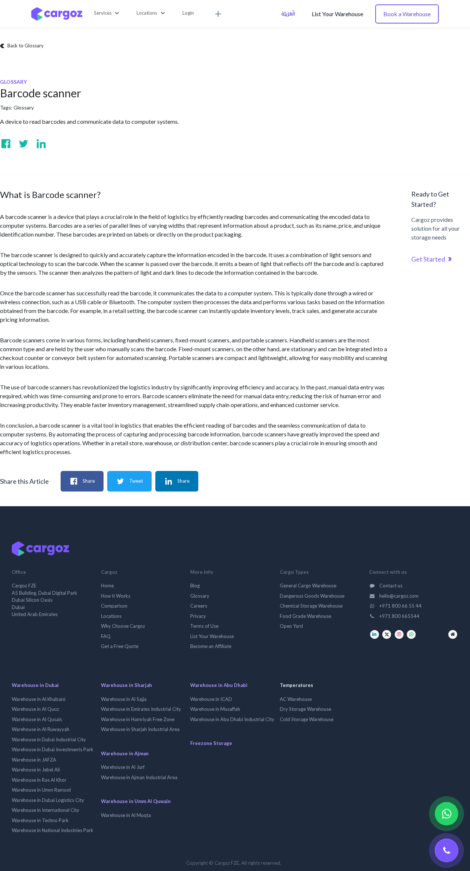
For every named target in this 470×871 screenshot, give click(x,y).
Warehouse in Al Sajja (124, 699)
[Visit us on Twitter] (23, 144)
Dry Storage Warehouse (305, 709)
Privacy (198, 616)
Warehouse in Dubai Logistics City (48, 800)
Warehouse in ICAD (211, 699)
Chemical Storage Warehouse (311, 606)
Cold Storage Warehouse (306, 719)
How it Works (115, 596)
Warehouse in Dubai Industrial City (49, 739)
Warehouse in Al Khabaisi (38, 699)
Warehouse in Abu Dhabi (218, 685)
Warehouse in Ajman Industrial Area (139, 777)
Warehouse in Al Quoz (35, 709)
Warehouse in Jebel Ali (36, 770)
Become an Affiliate (210, 646)
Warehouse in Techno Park (40, 820)
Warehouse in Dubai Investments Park (52, 749)
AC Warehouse (296, 699)
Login (188, 13)
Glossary (24, 107)
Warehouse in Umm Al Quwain (136, 801)
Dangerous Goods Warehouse (312, 596)
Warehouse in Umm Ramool (41, 790)
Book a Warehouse (407, 13)
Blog (195, 586)
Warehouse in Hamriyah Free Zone (137, 719)
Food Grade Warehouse (305, 616)
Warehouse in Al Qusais (37, 719)
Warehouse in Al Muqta (126, 815)
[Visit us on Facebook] (6, 144)
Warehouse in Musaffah (215, 709)
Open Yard (291, 626)
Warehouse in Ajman (125, 753)
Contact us (390, 586)
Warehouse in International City (45, 810)
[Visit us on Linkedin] (41, 144)
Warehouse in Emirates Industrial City (141, 709)
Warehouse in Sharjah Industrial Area (140, 729)
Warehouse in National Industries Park (52, 830)
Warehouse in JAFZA (34, 760)
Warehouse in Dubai (35, 685)
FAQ (106, 636)
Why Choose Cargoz (123, 626)
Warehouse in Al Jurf (123, 767)
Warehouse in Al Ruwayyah (40, 729)
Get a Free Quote (119, 646)
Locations (111, 616)
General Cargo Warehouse (308, 586)
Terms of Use (204, 626)
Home (107, 586)
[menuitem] (217, 14)
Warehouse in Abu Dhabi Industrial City (232, 719)
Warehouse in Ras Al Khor (39, 780)
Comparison (114, 606)
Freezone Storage (211, 743)
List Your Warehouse (337, 13)
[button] (106, 13)
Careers (198, 606)
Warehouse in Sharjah (126, 685)
